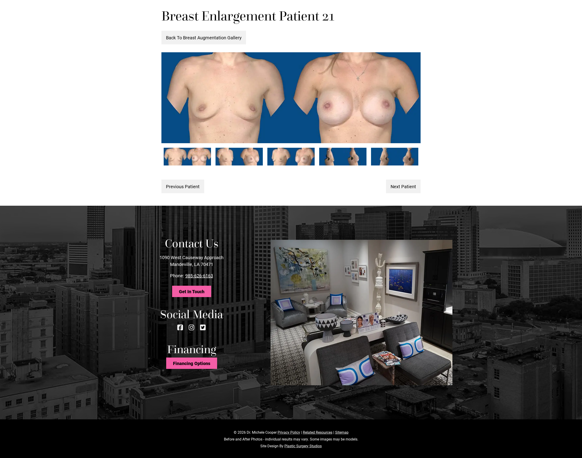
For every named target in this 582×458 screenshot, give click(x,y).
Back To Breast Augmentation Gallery (203, 37)
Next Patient (403, 186)
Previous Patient (183, 186)
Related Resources (317, 432)
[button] (449, 11)
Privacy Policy (289, 432)
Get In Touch (191, 291)
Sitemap (342, 432)
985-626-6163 (199, 275)
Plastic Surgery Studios (303, 445)
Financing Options (191, 363)
